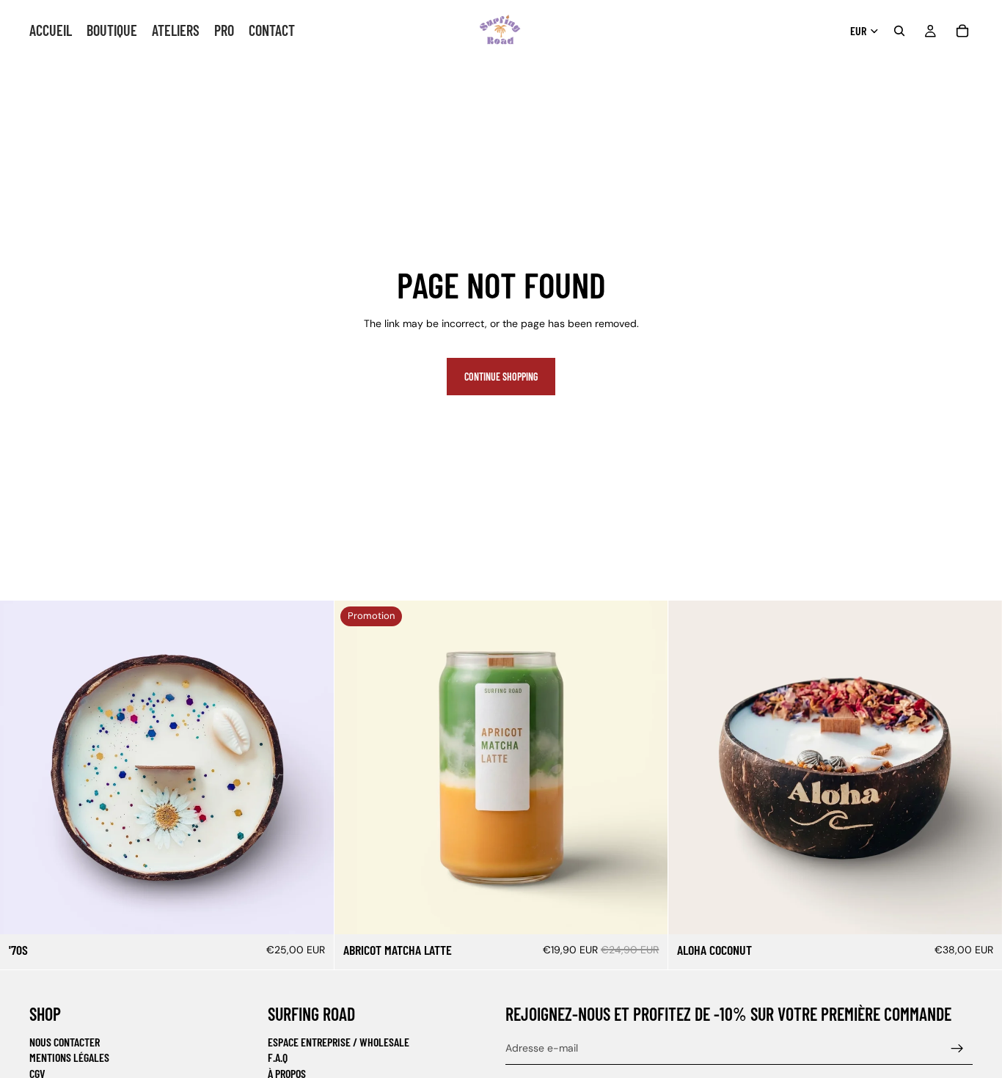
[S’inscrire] (957, 1048)
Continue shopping (501, 376)
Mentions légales (69, 1058)
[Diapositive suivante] (980, 768)
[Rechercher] (899, 31)
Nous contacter (64, 1042)
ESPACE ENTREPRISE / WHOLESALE (338, 1042)
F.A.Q (278, 1058)
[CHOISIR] (311, 912)
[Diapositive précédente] (690, 768)
